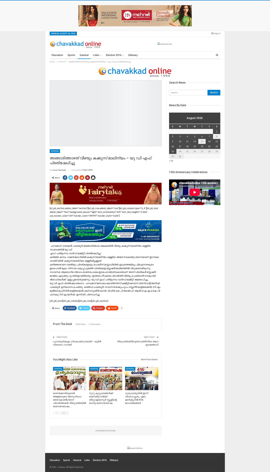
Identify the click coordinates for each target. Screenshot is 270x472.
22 (216, 146)
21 (209, 146)
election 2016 (113, 55)
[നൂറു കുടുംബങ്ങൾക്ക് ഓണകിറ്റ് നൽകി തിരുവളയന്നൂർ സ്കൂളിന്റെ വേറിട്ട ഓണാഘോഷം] (105, 378)
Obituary (133, 55)
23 (172, 151)
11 (187, 141)
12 (194, 141)
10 (180, 141)
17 (180, 146)
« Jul (171, 160)
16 (172, 146)
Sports (71, 55)
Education (57, 55)
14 (209, 141)
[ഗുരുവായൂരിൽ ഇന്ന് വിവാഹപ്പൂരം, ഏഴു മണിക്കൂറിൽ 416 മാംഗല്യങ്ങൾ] (141, 378)
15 (216, 141)
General (84, 55)
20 (202, 146)
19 (194, 146)
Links (96, 55)
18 (187, 146)
